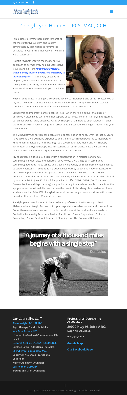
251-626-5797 (21, 2)
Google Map (75, 343)
